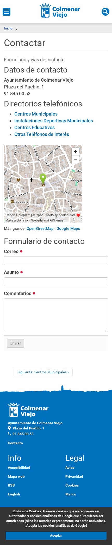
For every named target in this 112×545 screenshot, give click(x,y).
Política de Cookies (27, 511)
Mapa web (16, 476)
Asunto (12, 272)
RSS (11, 485)
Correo (12, 251)
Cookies (72, 485)
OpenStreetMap (40, 228)
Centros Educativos (34, 127)
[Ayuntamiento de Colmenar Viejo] (60, 10)
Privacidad (74, 476)
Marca (70, 494)
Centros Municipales (36, 114)
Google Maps (68, 228)
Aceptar (56, 535)
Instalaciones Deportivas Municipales (53, 120)
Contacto (15, 443)
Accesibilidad (19, 467)
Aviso (69, 467)
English (14, 494)
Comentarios (18, 293)
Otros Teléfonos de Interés (41, 134)
